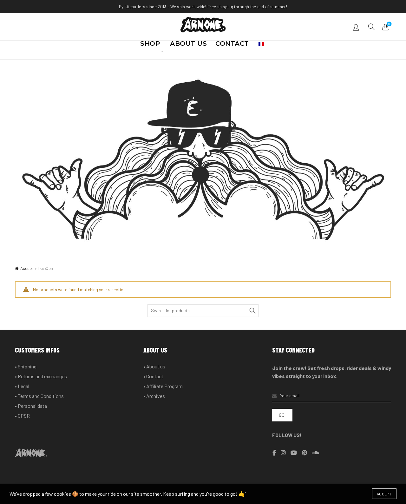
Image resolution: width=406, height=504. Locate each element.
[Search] (371, 26)
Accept (384, 494)
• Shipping (25, 366)
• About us (154, 366)
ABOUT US (188, 45)
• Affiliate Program (163, 386)
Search (252, 310)
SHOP (150, 45)
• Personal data (31, 406)
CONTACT (232, 45)
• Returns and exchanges (41, 376)
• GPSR (22, 416)
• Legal (22, 386)
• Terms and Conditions (39, 396)
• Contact (153, 376)
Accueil (27, 268)
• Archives (154, 396)
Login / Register (356, 27)
